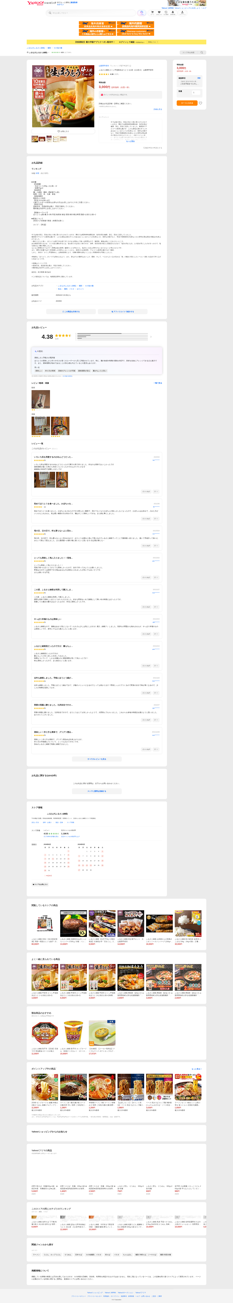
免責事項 (124, 1296)
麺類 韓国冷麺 (165, 1255)
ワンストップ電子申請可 (119, 66)
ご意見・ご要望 (156, 1296)
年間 (37, 173)
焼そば (107, 1255)
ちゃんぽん (127, 1255)
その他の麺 (58, 48)
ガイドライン (115, 1296)
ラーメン (36, 1255)
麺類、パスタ (69, 289)
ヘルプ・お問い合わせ (142, 1296)
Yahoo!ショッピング (95, 1293)
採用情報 (131, 1296)
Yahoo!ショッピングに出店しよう (187, 8)
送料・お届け (47, 822)
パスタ (116, 1255)
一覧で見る (158, 383)
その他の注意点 (67, 376)
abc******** (156, 561)
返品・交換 (59, 822)
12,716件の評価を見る (51, 836)
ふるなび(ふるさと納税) (36, 48)
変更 (199, 78)
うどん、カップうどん (52, 1255)
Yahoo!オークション (125, 1293)
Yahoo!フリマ (140, 1293)
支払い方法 (35, 822)
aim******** (156, 649)
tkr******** (156, 507)
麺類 (49, 48)
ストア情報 (70, 822)
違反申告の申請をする (153, 148)
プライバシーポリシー (78, 1296)
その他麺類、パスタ (93, 1255)
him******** (156, 681)
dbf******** (156, 622)
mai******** (156, 593)
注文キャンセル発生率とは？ (70, 836)
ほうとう (80, 289)
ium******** (156, 735)
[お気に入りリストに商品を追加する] (200, 103)
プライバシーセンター (94, 1296)
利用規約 (106, 1296)
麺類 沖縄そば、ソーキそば (145, 1255)
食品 (59, 289)
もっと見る (196, 1069)
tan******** (156, 460)
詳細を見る (158, 109)
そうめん (68, 1255)
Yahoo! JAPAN (168, 8)
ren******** (156, 534)
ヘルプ (203, 8)
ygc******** (156, 708)
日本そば (78, 1255)
